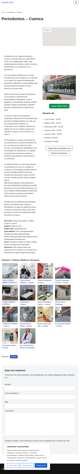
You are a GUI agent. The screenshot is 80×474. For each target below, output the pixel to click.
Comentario (9, 411)
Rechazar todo (27, 465)
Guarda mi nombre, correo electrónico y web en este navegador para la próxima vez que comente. (37, 442)
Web (6, 402)
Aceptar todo (41, 465)
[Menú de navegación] (76, 2)
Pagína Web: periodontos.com (59, 148)
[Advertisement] (20, 41)
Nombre (8, 384)
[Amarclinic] (8, 2)
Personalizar (13, 465)
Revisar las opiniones (59, 153)
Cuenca (14, 356)
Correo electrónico (12, 393)
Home (4, 12)
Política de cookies (21, 460)
